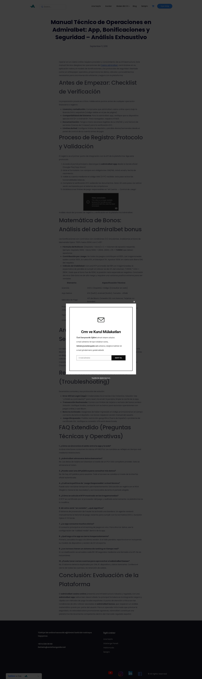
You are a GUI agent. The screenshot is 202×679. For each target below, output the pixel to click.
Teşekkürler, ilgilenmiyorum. (101, 378)
